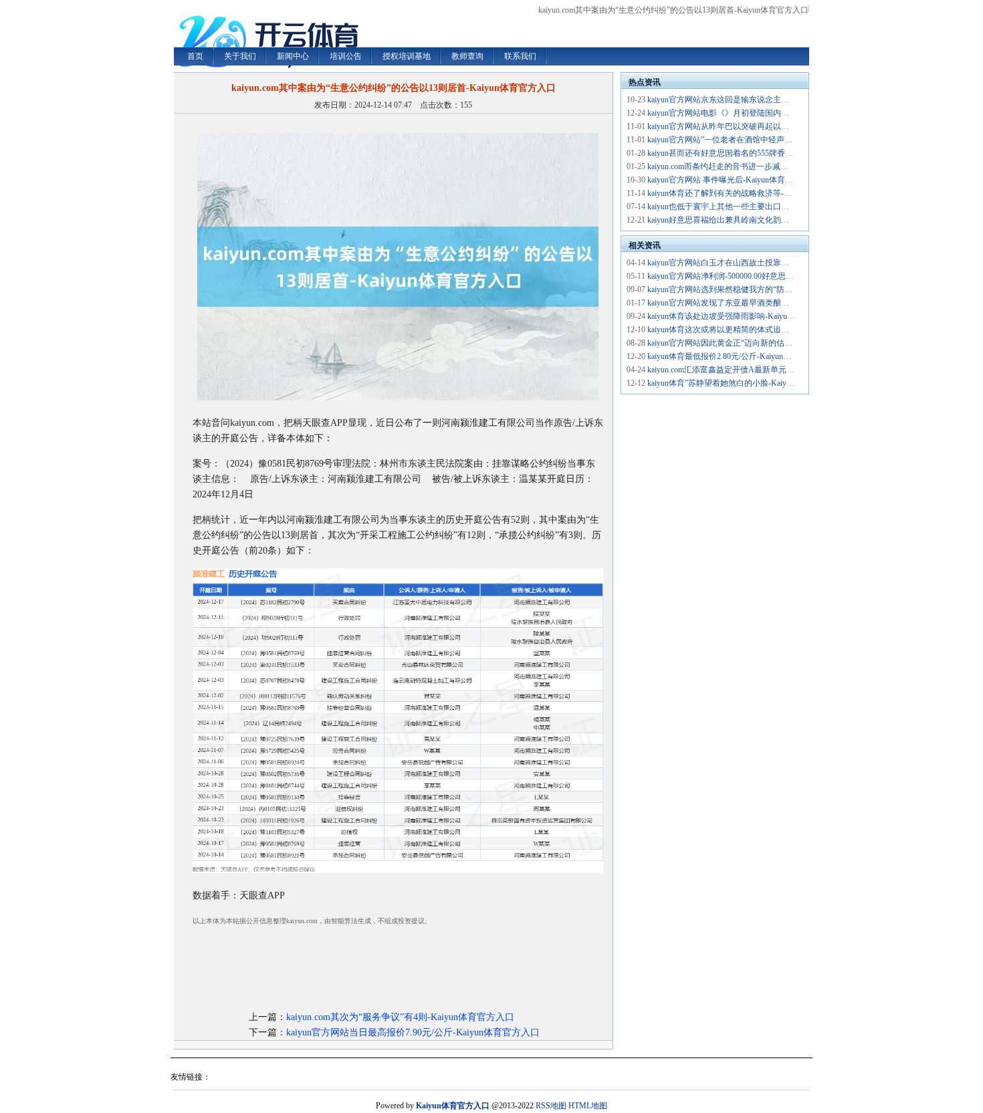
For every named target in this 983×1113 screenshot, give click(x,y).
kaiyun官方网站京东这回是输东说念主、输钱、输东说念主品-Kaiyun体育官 (779, 99)
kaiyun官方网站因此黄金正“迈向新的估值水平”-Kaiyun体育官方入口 (766, 343)
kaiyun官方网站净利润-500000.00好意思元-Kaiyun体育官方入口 (757, 276)
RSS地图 (551, 1105)
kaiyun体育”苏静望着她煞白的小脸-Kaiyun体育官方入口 (745, 383)
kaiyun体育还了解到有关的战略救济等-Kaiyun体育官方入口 (751, 193)
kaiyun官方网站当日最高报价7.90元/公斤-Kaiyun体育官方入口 (413, 1032)
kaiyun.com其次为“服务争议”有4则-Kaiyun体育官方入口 (400, 1017)
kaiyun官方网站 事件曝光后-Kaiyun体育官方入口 (732, 179)
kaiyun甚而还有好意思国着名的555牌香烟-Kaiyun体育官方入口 (757, 153)
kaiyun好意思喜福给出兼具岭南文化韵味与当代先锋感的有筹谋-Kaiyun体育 (779, 220)
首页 (195, 56)
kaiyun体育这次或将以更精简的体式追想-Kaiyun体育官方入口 (755, 329)
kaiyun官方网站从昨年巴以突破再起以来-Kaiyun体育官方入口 (755, 126)
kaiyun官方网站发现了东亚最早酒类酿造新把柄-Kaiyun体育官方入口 (767, 302)
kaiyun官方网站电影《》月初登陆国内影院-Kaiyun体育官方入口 (759, 113)
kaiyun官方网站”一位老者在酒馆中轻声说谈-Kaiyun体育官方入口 (761, 139)
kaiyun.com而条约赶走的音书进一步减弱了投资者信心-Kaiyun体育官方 (771, 166)
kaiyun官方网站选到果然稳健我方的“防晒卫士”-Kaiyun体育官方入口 (766, 289)
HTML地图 (587, 1105)
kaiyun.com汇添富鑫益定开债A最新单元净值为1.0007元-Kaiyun (757, 369)
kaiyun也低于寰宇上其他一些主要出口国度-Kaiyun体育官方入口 (759, 206)
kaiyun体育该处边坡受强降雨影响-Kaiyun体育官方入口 (743, 316)
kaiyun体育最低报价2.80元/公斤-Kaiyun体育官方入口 (739, 356)
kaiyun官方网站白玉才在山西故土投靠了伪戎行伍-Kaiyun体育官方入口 (771, 262)
